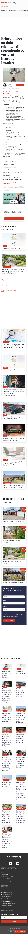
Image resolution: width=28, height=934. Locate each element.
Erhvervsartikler (5, 899)
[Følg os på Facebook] (10, 863)
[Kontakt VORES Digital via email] (17, 863)
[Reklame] (14, 198)
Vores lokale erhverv (6, 892)
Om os (2, 872)
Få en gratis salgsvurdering (8, 903)
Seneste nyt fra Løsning (7, 890)
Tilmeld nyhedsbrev (20, 931)
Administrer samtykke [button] (7, 881)
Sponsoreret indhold (6, 905)
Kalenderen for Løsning (7, 894)
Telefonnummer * (7, 594)
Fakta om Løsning (6, 896)
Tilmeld (14, 219)
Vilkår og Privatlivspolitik (7, 876)
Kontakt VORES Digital (7, 879)
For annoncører (5, 874)
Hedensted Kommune (6, 901)
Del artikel (19, 85)
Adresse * (5, 606)
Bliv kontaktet (9, 620)
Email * (5, 600)
